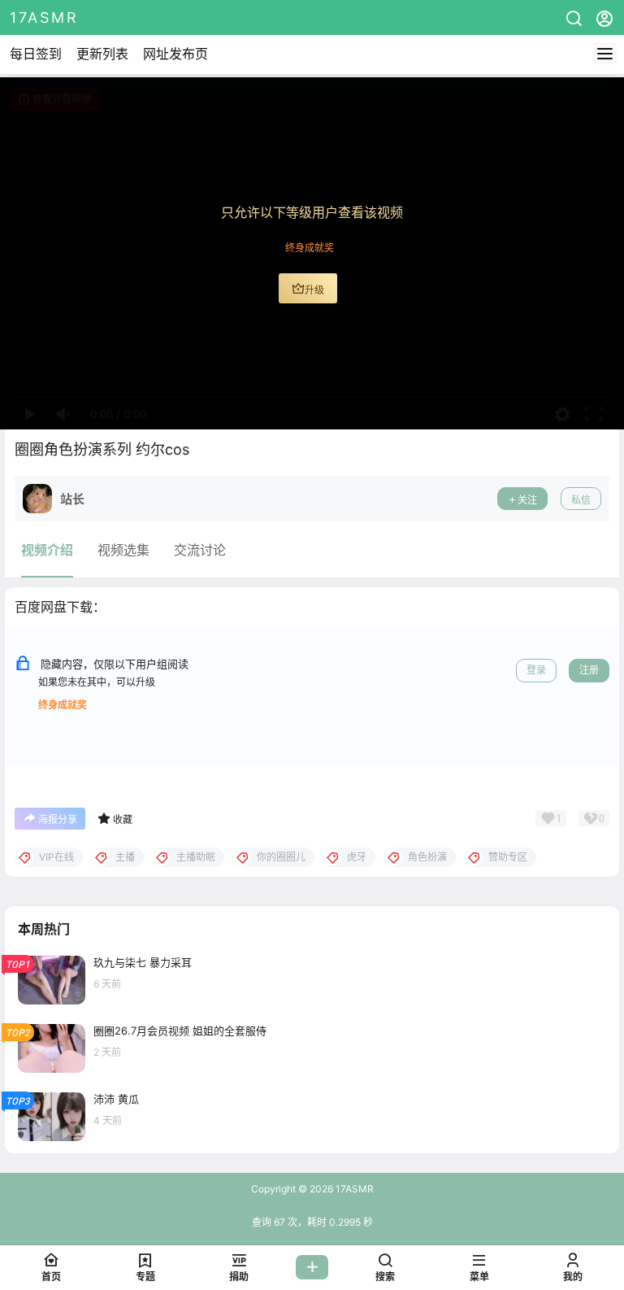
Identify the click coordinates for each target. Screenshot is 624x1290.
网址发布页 (175, 54)
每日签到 (36, 54)
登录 (536, 670)
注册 (589, 670)
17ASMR (353, 1189)
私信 (581, 500)
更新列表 (102, 54)
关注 (527, 500)
